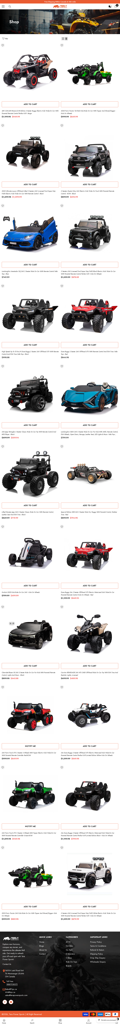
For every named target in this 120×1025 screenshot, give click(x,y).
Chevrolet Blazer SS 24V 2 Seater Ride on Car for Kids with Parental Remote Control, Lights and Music (28, 673)
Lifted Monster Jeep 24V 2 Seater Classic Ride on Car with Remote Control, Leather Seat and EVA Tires (28, 513)
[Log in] (110, 6)
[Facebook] (5, 1002)
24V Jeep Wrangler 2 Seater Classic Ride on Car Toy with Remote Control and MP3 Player (29, 433)
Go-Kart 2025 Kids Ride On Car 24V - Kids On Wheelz (21, 592)
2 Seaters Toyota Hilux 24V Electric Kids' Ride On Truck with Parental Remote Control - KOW (87, 192)
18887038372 (12, 984)
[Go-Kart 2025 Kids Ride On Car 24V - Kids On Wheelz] (30, 553)
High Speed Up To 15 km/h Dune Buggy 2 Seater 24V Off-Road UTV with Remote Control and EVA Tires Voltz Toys (30, 352)
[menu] (3, 6)
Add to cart (30, 104)
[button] (63, 38)
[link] (32, 1021)
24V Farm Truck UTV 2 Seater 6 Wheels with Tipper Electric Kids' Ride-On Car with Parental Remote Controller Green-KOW (29, 834)
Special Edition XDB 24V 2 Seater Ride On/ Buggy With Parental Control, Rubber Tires (89, 513)
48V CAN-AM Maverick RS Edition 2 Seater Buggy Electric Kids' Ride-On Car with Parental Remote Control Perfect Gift (30, 112)
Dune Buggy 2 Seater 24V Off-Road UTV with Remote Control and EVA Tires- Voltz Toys (89, 352)
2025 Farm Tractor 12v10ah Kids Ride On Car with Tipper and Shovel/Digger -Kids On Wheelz (88, 112)
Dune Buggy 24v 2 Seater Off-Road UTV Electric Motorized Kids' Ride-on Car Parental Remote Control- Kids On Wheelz (87, 593)
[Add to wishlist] (3, 45)
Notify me (30, 746)
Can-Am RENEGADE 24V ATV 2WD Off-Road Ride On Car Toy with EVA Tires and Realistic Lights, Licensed (89, 673)
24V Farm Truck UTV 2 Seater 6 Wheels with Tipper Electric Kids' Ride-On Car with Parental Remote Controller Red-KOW (29, 754)
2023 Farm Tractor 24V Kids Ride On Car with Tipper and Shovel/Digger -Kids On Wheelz (29, 914)
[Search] (9, 6)
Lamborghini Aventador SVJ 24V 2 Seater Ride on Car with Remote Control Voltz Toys (30, 272)
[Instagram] (11, 1002)
